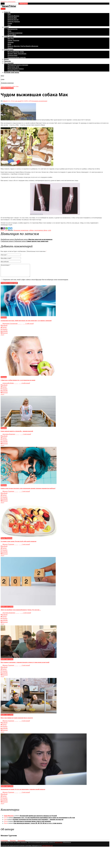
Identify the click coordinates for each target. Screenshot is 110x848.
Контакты (21, 840)
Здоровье (11, 42)
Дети (9, 31)
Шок (9, 25)
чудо (49, 230)
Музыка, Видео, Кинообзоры (17, 54)
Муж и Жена (12, 35)
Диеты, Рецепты (13, 40)
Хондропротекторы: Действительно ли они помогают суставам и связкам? (26, 320)
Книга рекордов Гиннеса (16, 69)
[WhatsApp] (7, 228)
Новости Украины (14, 21)
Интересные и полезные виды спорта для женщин (32, 821)
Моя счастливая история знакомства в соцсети (17, 718)
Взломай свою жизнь (11, 72)
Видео (6, 59)
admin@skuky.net (47, 845)
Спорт (10, 23)
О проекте (4, 840)
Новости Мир (12, 18)
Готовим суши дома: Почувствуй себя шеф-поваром (18, 541)
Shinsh (5, 101)
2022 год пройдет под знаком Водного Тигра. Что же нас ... (21, 610)
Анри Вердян (8, 816)
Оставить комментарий (39, 101)
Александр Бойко (8, 383)
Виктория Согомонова (10, 323)
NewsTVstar (58, 842)
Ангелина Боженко (8, 434)
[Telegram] (11, 228)
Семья (6, 27)
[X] (2, 228)
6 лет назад (22, 665)
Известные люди (13, 67)
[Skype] (9, 228)
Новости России (13, 20)
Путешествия (12, 55)
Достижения (8, 63)
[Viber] (4, 228)
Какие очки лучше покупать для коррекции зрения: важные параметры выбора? (28, 488)
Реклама (13, 840)
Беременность (12, 29)
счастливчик (38, 230)
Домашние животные (15, 33)
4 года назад (22, 383)
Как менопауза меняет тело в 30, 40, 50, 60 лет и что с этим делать (38, 823)
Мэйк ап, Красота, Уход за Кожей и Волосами (23, 46)
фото (45, 230)
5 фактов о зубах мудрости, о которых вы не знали (18, 380)
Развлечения (8, 50)
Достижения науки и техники (18, 65)
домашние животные (21, 230)
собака (31, 230)
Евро (9, 14)
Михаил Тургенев (8, 491)
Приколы (7, 61)
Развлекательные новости (17, 57)
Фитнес (10, 48)
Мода (9, 44)
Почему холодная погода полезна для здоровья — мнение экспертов (38, 819)
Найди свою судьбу (7, 607)
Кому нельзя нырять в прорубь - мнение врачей (17, 431)
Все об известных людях (16, 52)
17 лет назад (17, 101)
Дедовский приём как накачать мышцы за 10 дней (38, 816)
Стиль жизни (8, 37)
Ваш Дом (11, 38)
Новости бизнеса (13, 16)
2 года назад (26, 323)
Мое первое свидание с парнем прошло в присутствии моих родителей (25, 662)
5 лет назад (23, 434)
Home (2, 75)
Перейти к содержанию (8, 1)
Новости (7, 12)
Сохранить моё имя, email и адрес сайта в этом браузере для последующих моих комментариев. (35, 280)
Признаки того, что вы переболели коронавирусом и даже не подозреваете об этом (44, 818)
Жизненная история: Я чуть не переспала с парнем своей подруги (23, 789)
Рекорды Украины (13, 71)
